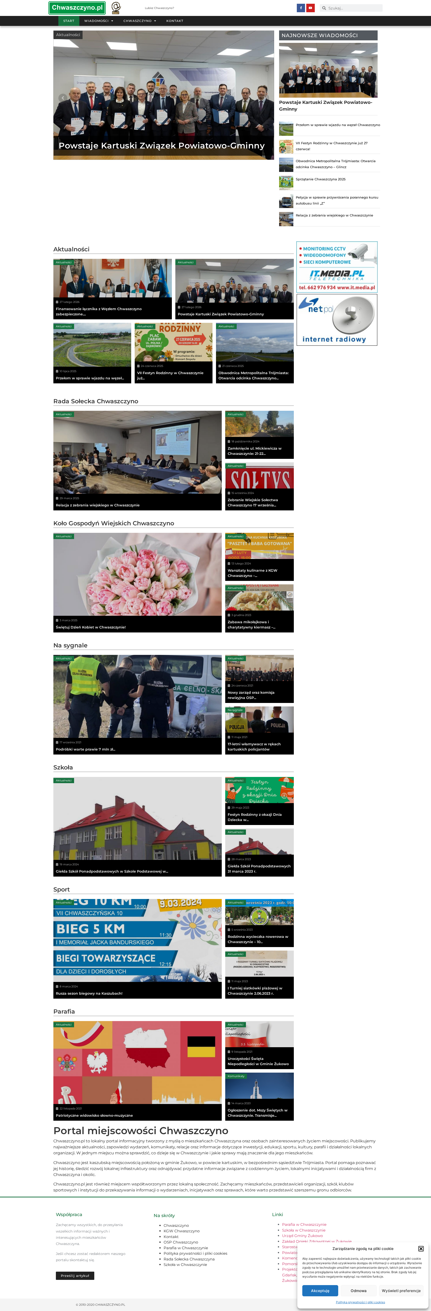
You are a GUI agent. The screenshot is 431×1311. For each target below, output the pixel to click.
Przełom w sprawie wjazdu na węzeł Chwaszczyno (338, 125)
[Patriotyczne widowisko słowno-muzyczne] (137, 1071)
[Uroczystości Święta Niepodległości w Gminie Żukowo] (259, 1045)
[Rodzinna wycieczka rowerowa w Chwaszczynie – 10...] (259, 923)
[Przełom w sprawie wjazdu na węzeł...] (92, 353)
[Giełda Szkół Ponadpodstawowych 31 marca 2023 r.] (259, 852)
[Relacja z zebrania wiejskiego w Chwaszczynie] (137, 460)
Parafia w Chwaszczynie (186, 1247)
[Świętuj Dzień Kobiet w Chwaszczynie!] (137, 582)
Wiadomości (96, 21)
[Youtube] (310, 8)
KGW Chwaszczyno (182, 1231)
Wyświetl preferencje (401, 1290)
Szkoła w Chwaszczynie (185, 1264)
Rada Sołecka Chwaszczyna (189, 1259)
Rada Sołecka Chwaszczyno (95, 401)
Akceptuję (320, 1290)
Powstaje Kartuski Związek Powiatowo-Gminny (162, 145)
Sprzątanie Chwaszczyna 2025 (320, 179)
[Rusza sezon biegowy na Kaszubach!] (137, 949)
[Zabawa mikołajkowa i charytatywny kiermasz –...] (259, 608)
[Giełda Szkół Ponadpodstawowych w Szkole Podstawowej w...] (137, 827)
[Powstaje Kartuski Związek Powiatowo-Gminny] (234, 289)
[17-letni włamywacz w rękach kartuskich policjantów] (259, 730)
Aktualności (68, 34)
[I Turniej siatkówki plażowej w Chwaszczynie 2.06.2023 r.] (259, 975)
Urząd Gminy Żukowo (302, 1235)
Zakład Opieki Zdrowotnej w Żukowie (317, 1241)
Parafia (64, 1011)
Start (68, 21)
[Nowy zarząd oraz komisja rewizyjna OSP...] (259, 679)
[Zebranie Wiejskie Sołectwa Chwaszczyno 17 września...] (259, 486)
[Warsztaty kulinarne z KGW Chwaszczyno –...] (259, 557)
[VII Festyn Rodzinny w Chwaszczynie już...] (174, 353)
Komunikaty (236, 1076)
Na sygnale (70, 645)
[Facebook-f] (301, 8)
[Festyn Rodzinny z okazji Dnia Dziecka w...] (259, 801)
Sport (61, 889)
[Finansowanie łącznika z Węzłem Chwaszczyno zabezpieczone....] (112, 289)
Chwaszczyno (137, 21)
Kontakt (174, 21)
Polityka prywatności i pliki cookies (360, 1302)
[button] (421, 1248)
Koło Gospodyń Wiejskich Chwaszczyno (113, 523)
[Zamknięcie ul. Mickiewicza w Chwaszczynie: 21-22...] (259, 435)
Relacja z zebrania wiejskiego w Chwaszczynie (334, 215)
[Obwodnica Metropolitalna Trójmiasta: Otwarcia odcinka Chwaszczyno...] (255, 353)
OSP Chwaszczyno (181, 1242)
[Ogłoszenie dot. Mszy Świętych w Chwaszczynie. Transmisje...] (259, 1097)
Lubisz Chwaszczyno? (159, 8)
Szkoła (63, 767)
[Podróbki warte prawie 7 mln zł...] (137, 705)
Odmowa (359, 1290)
